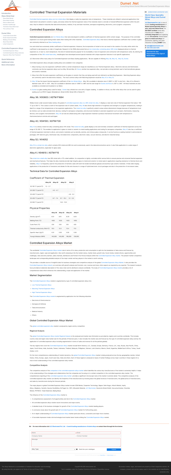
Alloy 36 (108, 58)
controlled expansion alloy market (61, 376)
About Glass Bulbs (8, 42)
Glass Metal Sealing (8, 20)
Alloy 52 (120, 58)
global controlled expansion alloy (43, 326)
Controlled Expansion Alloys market (50, 250)
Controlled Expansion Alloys (12, 48)
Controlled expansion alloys (91, 39)
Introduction (6, 13)
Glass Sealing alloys (54, 42)
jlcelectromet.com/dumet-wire (158, 12)
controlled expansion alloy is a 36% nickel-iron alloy (82, 103)
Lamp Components (8, 44)
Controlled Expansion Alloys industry (41, 265)
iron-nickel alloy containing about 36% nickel (103, 49)
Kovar (79, 69)
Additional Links (8, 62)
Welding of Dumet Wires (9, 39)
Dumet (126, 58)
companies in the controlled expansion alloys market (67, 370)
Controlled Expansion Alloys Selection (13, 53)
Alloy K (38, 163)
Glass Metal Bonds (8, 18)
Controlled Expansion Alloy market (109, 255)
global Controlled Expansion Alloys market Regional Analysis (52, 336)
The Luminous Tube (8, 28)
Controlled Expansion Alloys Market (112, 262)
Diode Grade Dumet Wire (10, 37)
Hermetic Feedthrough (9, 24)
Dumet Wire (6, 33)
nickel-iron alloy (81, 108)
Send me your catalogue (87, 449)
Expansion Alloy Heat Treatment (12, 55)
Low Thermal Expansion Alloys (41, 285)
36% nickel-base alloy (49, 54)
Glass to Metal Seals (8, 22)
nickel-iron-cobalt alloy (40, 158)
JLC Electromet (91, 388)
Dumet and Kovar (106, 83)
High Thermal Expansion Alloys (42, 292)
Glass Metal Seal (8, 16)
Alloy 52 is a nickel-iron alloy (39, 145)
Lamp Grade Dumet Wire (9, 35)
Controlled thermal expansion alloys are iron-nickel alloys (48, 19)
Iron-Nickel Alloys (76, 81)
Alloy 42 (114, 58)
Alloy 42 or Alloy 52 (108, 77)
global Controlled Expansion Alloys (84, 355)
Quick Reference (8, 59)
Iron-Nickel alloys (58, 37)
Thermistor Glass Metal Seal (11, 26)
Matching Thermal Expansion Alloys (43, 288)
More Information (8, 65)
